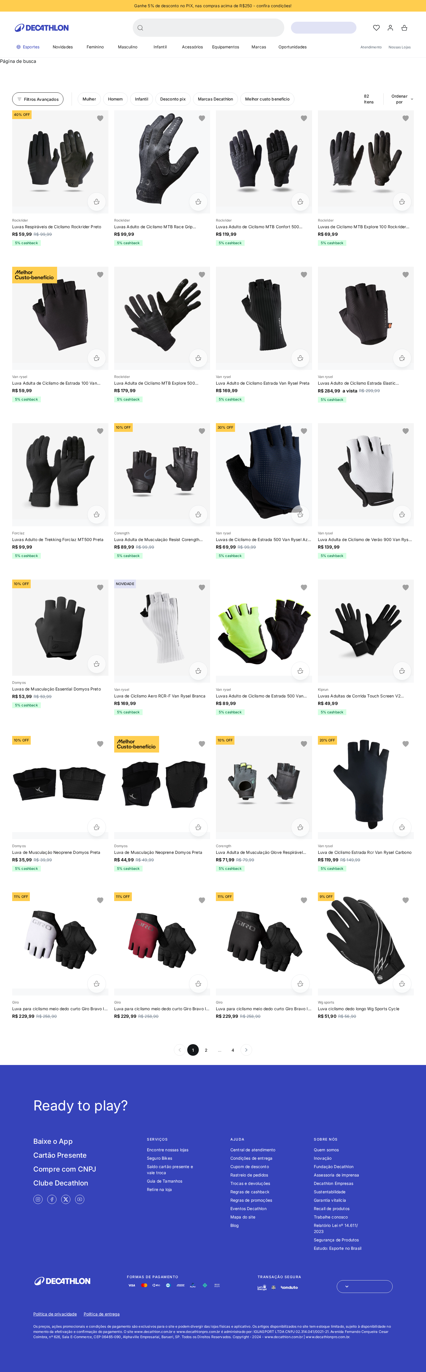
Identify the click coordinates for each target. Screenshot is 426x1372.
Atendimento (371, 47)
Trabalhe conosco (331, 1216)
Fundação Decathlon (334, 1166)
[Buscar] (140, 27)
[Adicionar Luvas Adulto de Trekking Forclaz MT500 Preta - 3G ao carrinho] (96, 514)
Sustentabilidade (330, 1191)
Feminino (95, 46)
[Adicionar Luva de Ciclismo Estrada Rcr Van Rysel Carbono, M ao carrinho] (402, 827)
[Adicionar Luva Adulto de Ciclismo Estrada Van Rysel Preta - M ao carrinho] (300, 358)
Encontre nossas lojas (167, 1149)
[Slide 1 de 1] (60, 158)
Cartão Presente (60, 1155)
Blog (234, 1225)
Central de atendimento (253, 1149)
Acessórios (192, 46)
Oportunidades (292, 46)
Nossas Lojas (400, 47)
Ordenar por (399, 99)
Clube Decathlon (60, 1183)
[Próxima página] (246, 1050)
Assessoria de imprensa (336, 1174)
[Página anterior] (179, 1050)
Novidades (63, 46)
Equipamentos (225, 46)
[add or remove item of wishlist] (100, 118)
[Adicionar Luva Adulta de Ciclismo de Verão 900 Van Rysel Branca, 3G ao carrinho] (402, 514)
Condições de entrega (251, 1158)
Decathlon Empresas (333, 1183)
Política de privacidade (55, 1313)
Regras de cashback (250, 1191)
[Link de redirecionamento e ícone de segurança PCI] (273, 1287)
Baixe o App (53, 1141)
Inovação (323, 1158)
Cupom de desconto (249, 1166)
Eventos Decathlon (248, 1208)
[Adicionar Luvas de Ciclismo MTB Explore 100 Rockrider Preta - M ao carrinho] (402, 201)
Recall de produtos (331, 1208)
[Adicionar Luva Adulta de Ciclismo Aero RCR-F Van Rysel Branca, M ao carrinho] (198, 671)
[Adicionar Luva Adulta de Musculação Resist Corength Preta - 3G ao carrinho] (198, 514)
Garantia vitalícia (330, 1200)
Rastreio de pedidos (249, 1174)
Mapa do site (242, 1216)
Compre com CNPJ (64, 1169)
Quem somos (326, 1149)
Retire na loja (159, 1189)
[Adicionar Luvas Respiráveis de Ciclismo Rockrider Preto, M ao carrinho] (96, 201)
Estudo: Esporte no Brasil (337, 1248)
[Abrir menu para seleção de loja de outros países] (365, 1286)
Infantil (160, 46)
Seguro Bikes (159, 1158)
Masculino (127, 46)
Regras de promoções (251, 1200)
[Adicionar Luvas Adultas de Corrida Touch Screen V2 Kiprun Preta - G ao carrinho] (402, 671)
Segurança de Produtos (336, 1239)
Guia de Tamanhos (165, 1181)
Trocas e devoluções (250, 1183)
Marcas (259, 46)
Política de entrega (102, 1313)
